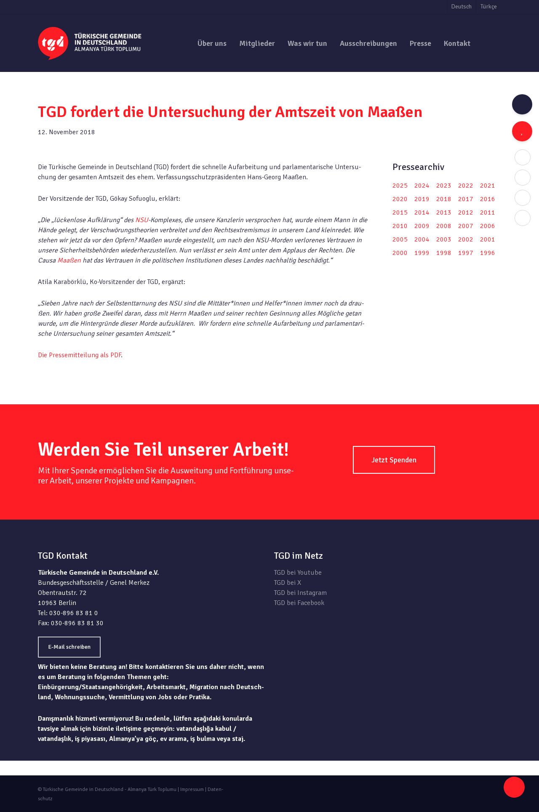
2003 (443, 239)
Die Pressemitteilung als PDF (79, 355)
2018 (443, 199)
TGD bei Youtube (298, 572)
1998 (443, 253)
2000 (400, 253)
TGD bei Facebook (299, 603)
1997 (465, 253)
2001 (487, 239)
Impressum (192, 789)
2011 (487, 212)
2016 (487, 199)
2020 (400, 199)
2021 (487, 185)
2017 (465, 199)
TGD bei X (287, 582)
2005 (400, 239)
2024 (422, 185)
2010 (400, 226)
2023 (443, 185)
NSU (141, 220)
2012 (465, 212)
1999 (422, 253)
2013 (443, 212)
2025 (400, 185)
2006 (487, 226)
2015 (400, 212)
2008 (443, 226)
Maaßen (69, 260)
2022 (465, 185)
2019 (422, 199)
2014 (422, 212)
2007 (465, 226)
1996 (487, 253)
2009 (422, 226)
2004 (422, 239)
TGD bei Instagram (300, 593)
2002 (465, 239)
